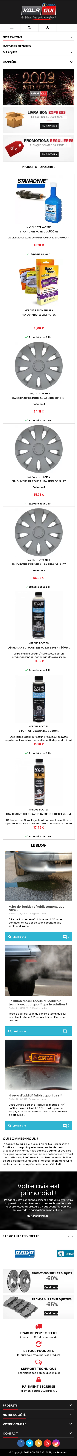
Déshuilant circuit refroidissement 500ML (39, 647)
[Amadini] (25, 1253)
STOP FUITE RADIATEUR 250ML (39, 731)
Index (43, 913)
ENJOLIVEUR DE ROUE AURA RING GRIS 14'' (39, 481)
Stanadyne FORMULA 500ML (38, 231)
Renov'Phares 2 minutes (39, 315)
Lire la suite (17, 937)
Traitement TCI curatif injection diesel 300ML (39, 814)
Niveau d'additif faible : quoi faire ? (35, 1095)
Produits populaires (38, 167)
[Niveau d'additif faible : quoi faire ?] (38, 1065)
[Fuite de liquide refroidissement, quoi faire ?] (38, 876)
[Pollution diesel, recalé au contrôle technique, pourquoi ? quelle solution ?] (38, 970)
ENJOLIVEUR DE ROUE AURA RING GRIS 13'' (39, 398)
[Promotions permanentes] (38, 148)
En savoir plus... (38, 1216)
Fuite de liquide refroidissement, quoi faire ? (37, 908)
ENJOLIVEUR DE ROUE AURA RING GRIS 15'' (39, 564)
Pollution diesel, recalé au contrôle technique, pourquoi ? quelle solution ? (38, 1003)
